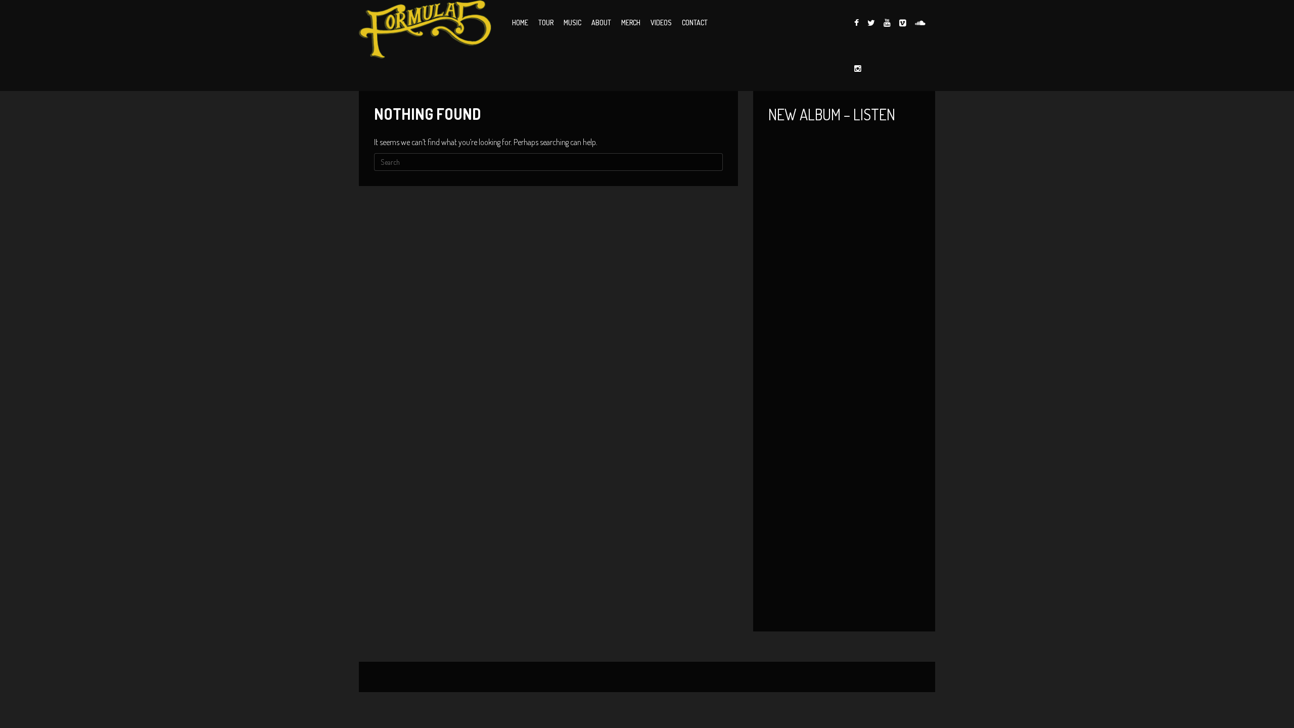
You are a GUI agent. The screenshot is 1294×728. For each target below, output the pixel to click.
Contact (695, 22)
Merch (630, 22)
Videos (661, 22)
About (601, 22)
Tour (545, 22)
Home (520, 22)
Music (572, 22)
